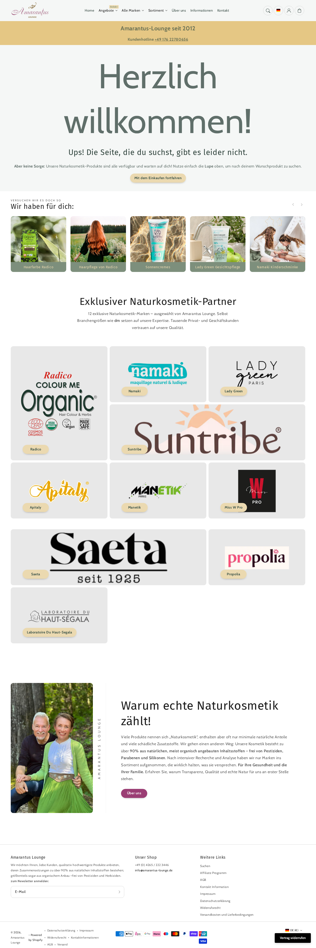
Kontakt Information (214, 887)
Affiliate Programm (213, 873)
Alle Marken (131, 10)
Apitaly (35, 507)
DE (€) (294, 930)
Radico (35, 449)
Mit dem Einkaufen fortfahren (158, 178)
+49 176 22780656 (171, 39)
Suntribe (134, 449)
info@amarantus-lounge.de (154, 870)
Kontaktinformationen (85, 937)
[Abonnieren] (119, 892)
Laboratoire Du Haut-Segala (49, 632)
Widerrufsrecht (210, 908)
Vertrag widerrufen (293, 938)
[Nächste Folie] (301, 204)
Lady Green (234, 391)
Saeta (35, 574)
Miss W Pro (234, 507)
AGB (203, 880)
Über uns (134, 793)
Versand (62, 944)
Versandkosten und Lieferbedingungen (227, 915)
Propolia (233, 574)
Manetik (134, 507)
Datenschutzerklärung (215, 901)
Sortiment (156, 10)
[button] (268, 10)
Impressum (207, 894)
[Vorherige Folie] (293, 204)
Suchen (205, 866)
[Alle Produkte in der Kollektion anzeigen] (38, 244)
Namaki (135, 391)
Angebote (106, 10)
